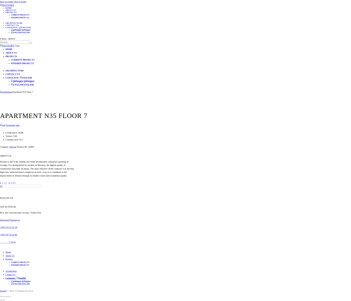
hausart (3, 291)
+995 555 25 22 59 (8, 227)
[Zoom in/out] (1, 296)
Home (2, 92)
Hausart (8, 92)
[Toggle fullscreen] (4, 296)
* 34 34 (8, 242)
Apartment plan (12, 125)
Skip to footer (20, 2)
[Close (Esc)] (9, 296)
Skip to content (7, 2)
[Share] (7, 296)
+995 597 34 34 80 (8, 235)
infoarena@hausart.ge (10, 220)
